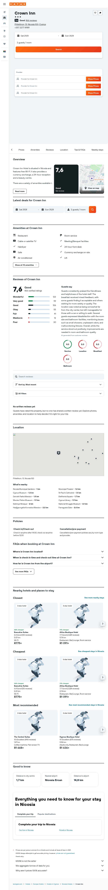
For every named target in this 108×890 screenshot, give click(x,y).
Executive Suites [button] (21, 632)
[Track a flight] (4, 36)
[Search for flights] (4, 12)
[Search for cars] (4, 23)
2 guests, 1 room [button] (24, 42)
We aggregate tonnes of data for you (33, 865)
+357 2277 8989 (22, 27)
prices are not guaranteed (65, 853)
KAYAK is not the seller (26, 861)
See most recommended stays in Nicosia (86, 705)
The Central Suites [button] (22, 737)
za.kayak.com (17, 884)
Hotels (27, 884)
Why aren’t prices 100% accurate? (31, 870)
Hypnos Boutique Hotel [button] (70, 737)
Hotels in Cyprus (53, 884)
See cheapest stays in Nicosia (91, 651)
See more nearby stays (94, 597)
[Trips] (4, 44)
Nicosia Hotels (67, 884)
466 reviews (31, 20)
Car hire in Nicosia (26, 830)
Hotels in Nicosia (65, 830)
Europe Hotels (38, 884)
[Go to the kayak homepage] (17, 4)
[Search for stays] (4, 17)
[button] (4, 4)
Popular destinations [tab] (47, 814)
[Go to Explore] (4, 30)
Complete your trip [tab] (25, 814)
